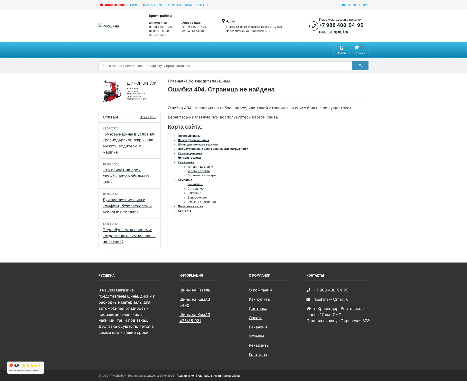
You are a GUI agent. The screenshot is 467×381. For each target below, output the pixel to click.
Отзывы (202, 5)
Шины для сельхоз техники (198, 144)
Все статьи (148, 117)
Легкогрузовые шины (193, 140)
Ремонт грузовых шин (146, 5)
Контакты (185, 210)
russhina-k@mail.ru (333, 32)
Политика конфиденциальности (199, 375)
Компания (185, 179)
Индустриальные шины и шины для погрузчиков (213, 149)
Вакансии (194, 193)
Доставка (258, 308)
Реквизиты (195, 184)
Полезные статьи (179, 5)
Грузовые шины (189, 135)
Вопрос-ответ (197, 197)
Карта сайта (231, 375)
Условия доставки (200, 166)
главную (202, 117)
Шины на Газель (195, 290)
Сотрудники (196, 188)
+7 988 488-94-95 (341, 25)
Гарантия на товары (202, 175)
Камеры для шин (190, 153)
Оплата (255, 317)
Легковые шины (189, 157)
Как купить (186, 162)
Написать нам (357, 5)
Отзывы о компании (202, 202)
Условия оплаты (199, 171)
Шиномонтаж (115, 5)
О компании (260, 290)
